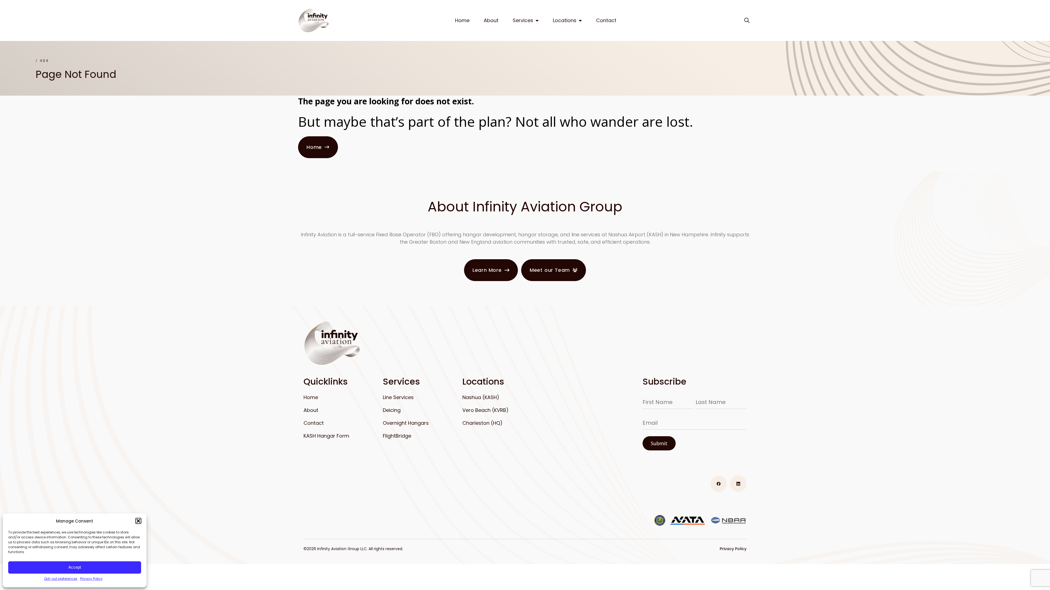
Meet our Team (550, 270)
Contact (606, 20)
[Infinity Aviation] (332, 344)
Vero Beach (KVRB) (485, 410)
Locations (565, 20)
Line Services (398, 397)
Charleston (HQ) (482, 423)
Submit (659, 443)
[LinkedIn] (738, 484)
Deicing (392, 410)
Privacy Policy (91, 578)
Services (524, 20)
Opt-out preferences (60, 578)
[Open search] (747, 20)
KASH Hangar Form (326, 435)
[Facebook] (718, 484)
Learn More (487, 270)
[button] (138, 521)
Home (462, 20)
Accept (74, 567)
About (491, 20)
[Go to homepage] (313, 20)
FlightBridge (397, 435)
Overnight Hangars (406, 423)
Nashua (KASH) (480, 397)
